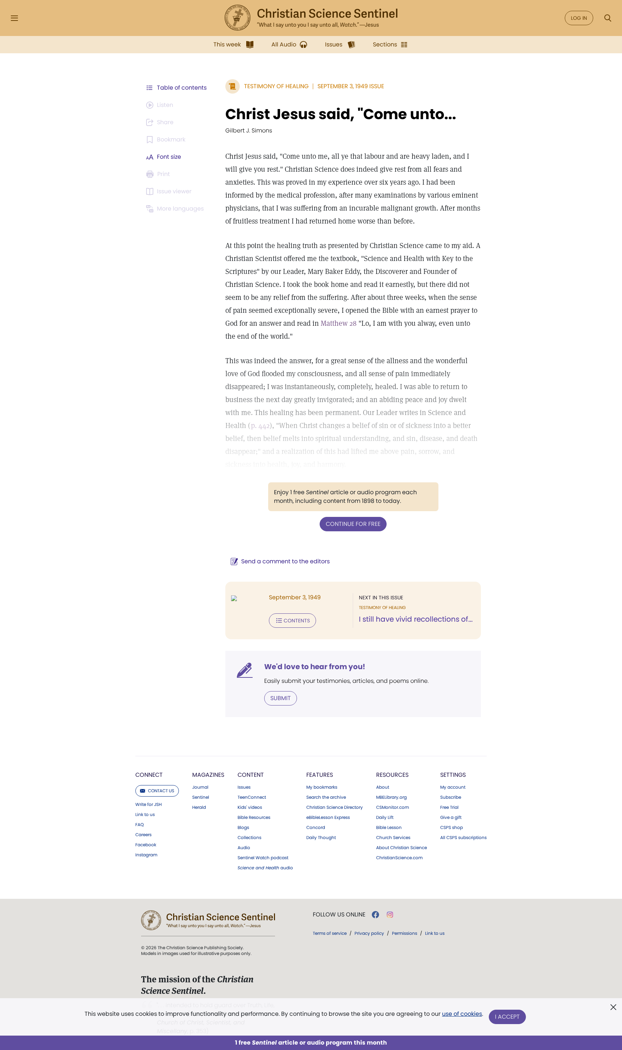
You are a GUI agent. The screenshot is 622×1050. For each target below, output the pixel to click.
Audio (244, 848)
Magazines (208, 775)
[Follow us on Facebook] (375, 914)
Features (319, 775)
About (382, 787)
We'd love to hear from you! (314, 666)
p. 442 (260, 425)
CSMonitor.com (392, 807)
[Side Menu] (14, 18)
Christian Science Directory (334, 807)
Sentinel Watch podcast (263, 858)
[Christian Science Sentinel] (311, 18)
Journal (200, 787)
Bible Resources (254, 817)
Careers (143, 835)
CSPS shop (451, 827)
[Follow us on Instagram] (390, 914)
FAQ (139, 825)
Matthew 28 (339, 323)
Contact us (161, 791)
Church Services (393, 837)
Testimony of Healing (276, 86)
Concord (315, 827)
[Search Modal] (607, 18)
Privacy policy (369, 933)
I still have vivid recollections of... (416, 619)
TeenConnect (252, 797)
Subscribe (450, 797)
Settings (453, 775)
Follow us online (339, 915)
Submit (280, 698)
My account (452, 787)
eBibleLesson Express (328, 817)
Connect (149, 775)
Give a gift (450, 817)
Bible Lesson (389, 827)
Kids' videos (250, 807)
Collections (249, 837)
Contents (297, 620)
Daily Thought (321, 837)
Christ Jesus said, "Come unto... (340, 114)
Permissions (404, 933)
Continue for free (353, 524)
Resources (392, 775)
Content (251, 775)
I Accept (507, 1017)
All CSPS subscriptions (463, 837)
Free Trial (449, 807)
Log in (579, 18)
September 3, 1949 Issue (350, 86)
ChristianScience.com (399, 858)
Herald (199, 807)
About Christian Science (401, 848)
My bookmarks (321, 787)
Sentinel (200, 797)
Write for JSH (148, 804)
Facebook (145, 845)
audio (265, 868)
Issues (244, 787)
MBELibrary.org (391, 797)
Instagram (146, 855)
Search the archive (326, 797)
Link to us (145, 814)
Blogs (243, 827)
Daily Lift (384, 817)
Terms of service (330, 933)
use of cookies (462, 1014)
